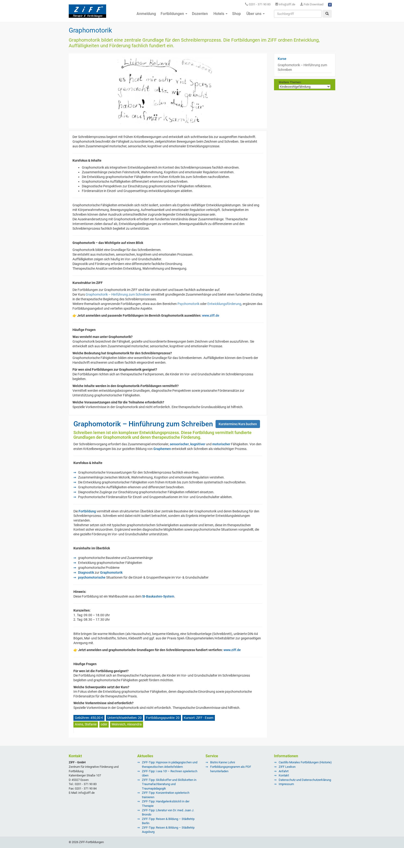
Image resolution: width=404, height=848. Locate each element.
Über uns (253, 13)
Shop (236, 13)
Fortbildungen (173, 13)
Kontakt (284, 775)
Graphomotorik (111, 572)
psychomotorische (91, 577)
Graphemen (162, 449)
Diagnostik (86, 572)
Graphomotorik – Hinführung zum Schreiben (118, 294)
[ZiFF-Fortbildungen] (87, 13)
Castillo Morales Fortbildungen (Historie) (305, 762)
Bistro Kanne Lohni (222, 762)
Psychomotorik (188, 304)
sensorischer (179, 444)
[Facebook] (330, 4)
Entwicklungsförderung (224, 304)
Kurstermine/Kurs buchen (238, 424)
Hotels (219, 13)
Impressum (286, 784)
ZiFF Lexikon (287, 766)
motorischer (221, 444)
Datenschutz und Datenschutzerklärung (305, 780)
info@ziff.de (287, 4)
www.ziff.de (210, 315)
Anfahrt (284, 771)
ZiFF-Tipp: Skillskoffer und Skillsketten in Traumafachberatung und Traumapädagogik (169, 784)
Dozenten (200, 13)
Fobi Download (313, 4)
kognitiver (197, 444)
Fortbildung (87, 511)
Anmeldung (146, 13)
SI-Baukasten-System (158, 596)
